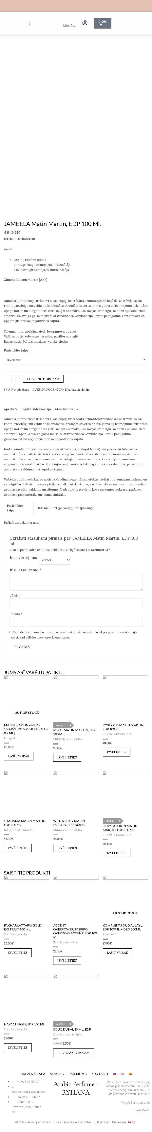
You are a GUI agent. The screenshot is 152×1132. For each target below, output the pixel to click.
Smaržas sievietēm (77, 389)
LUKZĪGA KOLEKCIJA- (48, 389)
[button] (67, 18)
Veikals (57, 1074)
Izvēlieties (67, 757)
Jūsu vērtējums (23, 557)
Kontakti (99, 1074)
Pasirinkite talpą (16, 350)
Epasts (16, 614)
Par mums (77, 1074)
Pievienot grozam (43, 379)
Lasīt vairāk (18, 756)
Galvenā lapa (32, 1074)
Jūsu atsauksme (25, 570)
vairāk (146, 1110)
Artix (131, 1122)
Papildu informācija (36, 409)
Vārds (15, 596)
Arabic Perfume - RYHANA (75, 1088)
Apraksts (10, 409)
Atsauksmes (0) (66, 409)
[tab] (10, 409)
